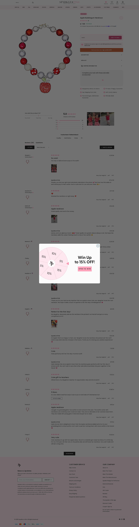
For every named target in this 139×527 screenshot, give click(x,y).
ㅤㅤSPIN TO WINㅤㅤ (85, 269)
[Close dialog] (97, 245)
